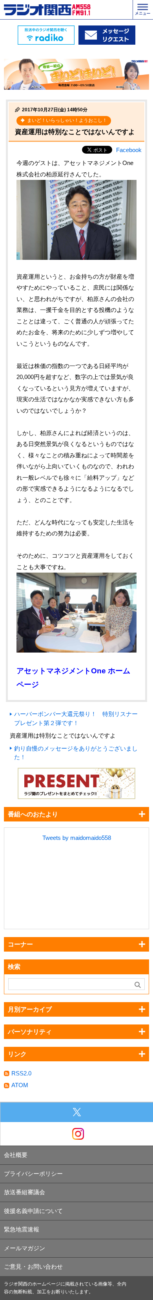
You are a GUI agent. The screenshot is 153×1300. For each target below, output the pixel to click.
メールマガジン (24, 1248)
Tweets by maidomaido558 (76, 837)
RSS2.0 (21, 1073)
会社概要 (15, 1154)
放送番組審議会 (24, 1192)
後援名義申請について (33, 1211)
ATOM (19, 1085)
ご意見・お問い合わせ (33, 1266)
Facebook (129, 150)
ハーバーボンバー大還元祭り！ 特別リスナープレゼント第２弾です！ (76, 718)
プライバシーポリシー (33, 1173)
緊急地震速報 (21, 1229)
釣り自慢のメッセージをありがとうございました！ (76, 753)
